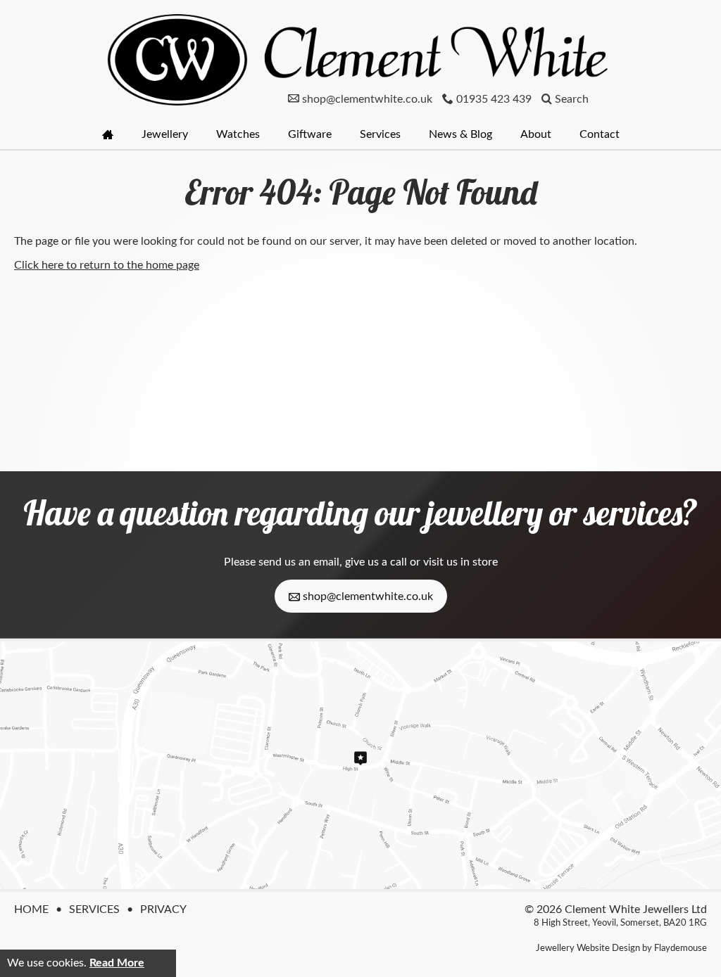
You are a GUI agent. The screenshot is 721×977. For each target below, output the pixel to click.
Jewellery (165, 134)
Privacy (163, 909)
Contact (599, 134)
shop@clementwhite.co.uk (366, 596)
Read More (116, 963)
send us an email (298, 562)
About (535, 134)
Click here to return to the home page (106, 265)
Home (31, 909)
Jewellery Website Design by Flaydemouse (621, 948)
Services (380, 134)
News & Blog (460, 134)
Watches (238, 134)
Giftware (310, 134)
